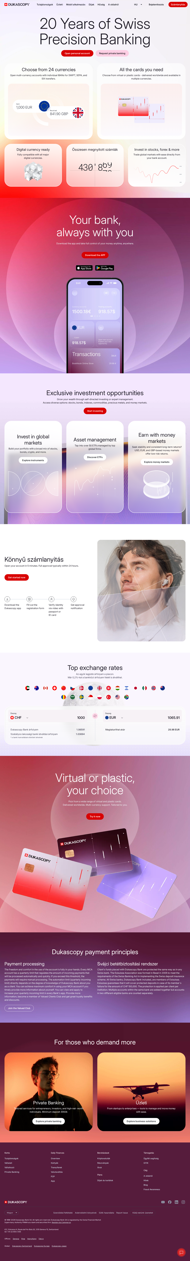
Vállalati (8, 1163)
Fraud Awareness (152, 1189)
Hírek (146, 1180)
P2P (53, 1176)
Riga (23, 1239)
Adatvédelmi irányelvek (86, 1212)
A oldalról (113, 4)
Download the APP (95, 255)
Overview (55, 1158)
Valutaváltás (57, 1172)
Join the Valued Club (19, 1008)
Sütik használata (106, 1212)
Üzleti (59, 4)
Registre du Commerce (61, 1222)
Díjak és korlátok (105, 1180)
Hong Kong (31, 1239)
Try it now (95, 816)
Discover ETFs (95, 457)
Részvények (103, 1163)
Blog (146, 1185)
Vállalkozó (9, 1167)
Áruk (99, 1167)
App (53, 1181)
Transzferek (56, 1167)
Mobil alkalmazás (75, 4)
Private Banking (12, 1172)
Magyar (10, 1213)
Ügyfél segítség (151, 1158)
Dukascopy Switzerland (22, 1246)
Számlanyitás (178, 4)
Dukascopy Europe (42, 1246)
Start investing (95, 411)
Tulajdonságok (45, 4)
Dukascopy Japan (59, 1246)
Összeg (13, 713)
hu (136, 4)
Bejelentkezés (156, 4)
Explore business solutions (141, 1121)
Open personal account (77, 53)
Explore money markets (156, 462)
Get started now (16, 577)
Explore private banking (48, 1121)
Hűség (101, 4)
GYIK (146, 1163)
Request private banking (112, 53)
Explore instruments (33, 460)
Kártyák (54, 1163)
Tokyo (41, 1239)
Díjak (91, 4)
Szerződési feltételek (63, 1212)
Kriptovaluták (103, 1158)
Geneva (16, 1239)
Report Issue (122, 1212)
